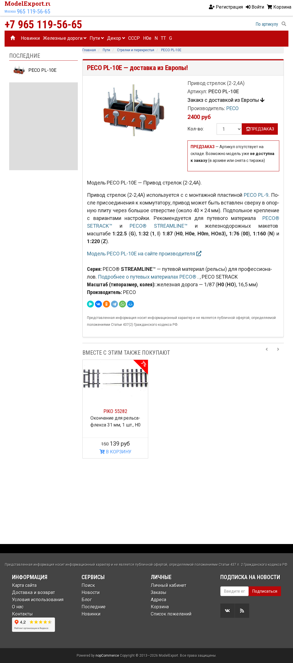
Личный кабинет (168, 585)
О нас (17, 607)
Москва (10, 11)
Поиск (88, 585)
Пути (95, 38)
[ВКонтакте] (98, 304)
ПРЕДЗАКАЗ (262, 129)
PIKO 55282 (115, 411)
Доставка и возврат (33, 592)
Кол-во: (195, 129)
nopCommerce (107, 656)
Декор (114, 38)
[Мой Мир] (130, 304)
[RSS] (242, 611)
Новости (91, 592)
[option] (115, 409)
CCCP (134, 38)
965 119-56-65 (33, 11)
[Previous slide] (266, 352)
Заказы (159, 592)
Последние (94, 607)
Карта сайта (24, 585)
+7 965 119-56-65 (43, 25)
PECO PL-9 (256, 195)
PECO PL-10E (41, 70)
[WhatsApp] (122, 304)
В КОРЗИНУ (118, 451)
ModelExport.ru (28, 3)
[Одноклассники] (106, 304)
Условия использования (38, 599)
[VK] (227, 611)
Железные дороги (63, 38)
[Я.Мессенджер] (90, 304)
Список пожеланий (171, 614)
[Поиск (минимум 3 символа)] (283, 24)
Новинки (30, 38)
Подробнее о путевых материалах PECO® (147, 277)
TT (163, 38)
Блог (87, 599)
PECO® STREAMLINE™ (158, 226)
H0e (147, 38)
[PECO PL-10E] (133, 110)
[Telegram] (114, 304)
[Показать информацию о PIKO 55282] (115, 378)
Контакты (22, 614)
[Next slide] (278, 352)
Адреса (158, 599)
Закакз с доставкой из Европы (223, 100)
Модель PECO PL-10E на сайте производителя (141, 254)
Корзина (160, 607)
